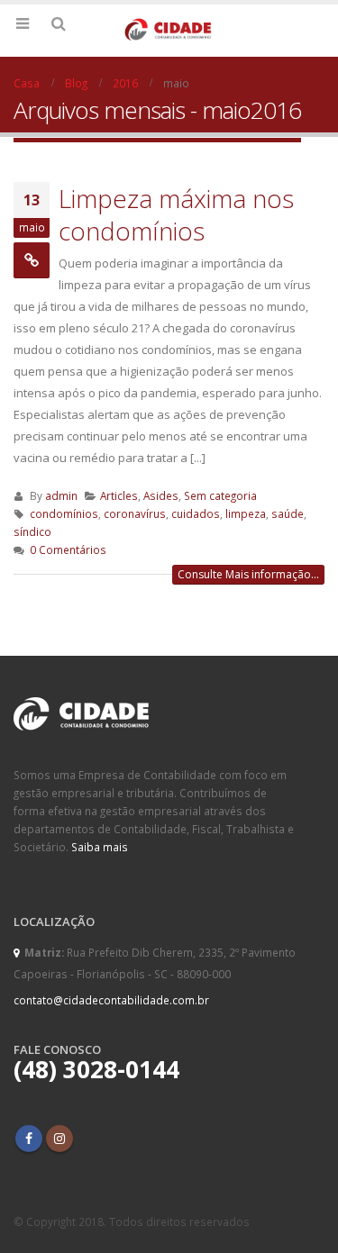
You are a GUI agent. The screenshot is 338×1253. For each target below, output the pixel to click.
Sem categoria (220, 495)
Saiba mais (99, 847)
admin (61, 495)
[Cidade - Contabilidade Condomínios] (169, 29)
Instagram (59, 1138)
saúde (287, 513)
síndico (32, 531)
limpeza (245, 513)
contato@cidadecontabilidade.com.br (111, 1000)
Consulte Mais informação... (248, 574)
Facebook (28, 1138)
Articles (119, 495)
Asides (160, 495)
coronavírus (135, 513)
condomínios (64, 513)
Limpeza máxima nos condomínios (176, 214)
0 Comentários (68, 549)
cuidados (195, 513)
